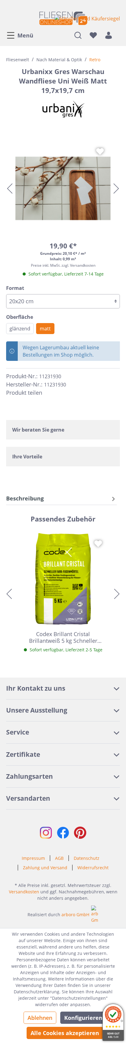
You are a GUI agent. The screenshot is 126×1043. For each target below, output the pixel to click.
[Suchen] (78, 35)
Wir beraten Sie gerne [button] (38, 429)
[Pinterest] (60, 392)
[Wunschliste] (93, 35)
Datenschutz (86, 858)
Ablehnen (40, 1017)
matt (45, 328)
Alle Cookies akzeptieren (65, 1033)
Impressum (33, 858)
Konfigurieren (83, 1017)
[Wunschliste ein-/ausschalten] (100, 151)
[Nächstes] (116, 188)
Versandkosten (24, 892)
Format (15, 288)
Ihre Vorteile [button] (27, 456)
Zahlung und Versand (45, 867)
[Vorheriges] (10, 188)
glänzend (19, 328)
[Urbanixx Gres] (63, 109)
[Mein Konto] (108, 35)
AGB (59, 858)
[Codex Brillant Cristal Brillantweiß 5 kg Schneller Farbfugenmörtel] (63, 579)
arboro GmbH (75, 914)
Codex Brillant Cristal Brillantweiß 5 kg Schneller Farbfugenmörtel (63, 637)
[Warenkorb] (118, 35)
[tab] (61, 498)
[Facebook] (49, 392)
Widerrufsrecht (93, 867)
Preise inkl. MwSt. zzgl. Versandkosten (63, 265)
